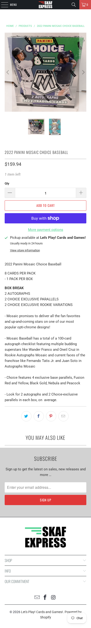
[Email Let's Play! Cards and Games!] (37, 597)
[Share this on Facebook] (39, 416)
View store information (25, 250)
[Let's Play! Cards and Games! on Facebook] (45, 597)
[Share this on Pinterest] (51, 416)
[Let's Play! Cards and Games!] (45, 4)
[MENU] (2, 4)
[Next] (83, 72)
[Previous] (8, 72)
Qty (7, 183)
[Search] (73, 4)
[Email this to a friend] (63, 416)
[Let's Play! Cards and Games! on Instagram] (53, 597)
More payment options (45, 230)
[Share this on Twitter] (26, 416)
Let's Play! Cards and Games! (42, 612)
